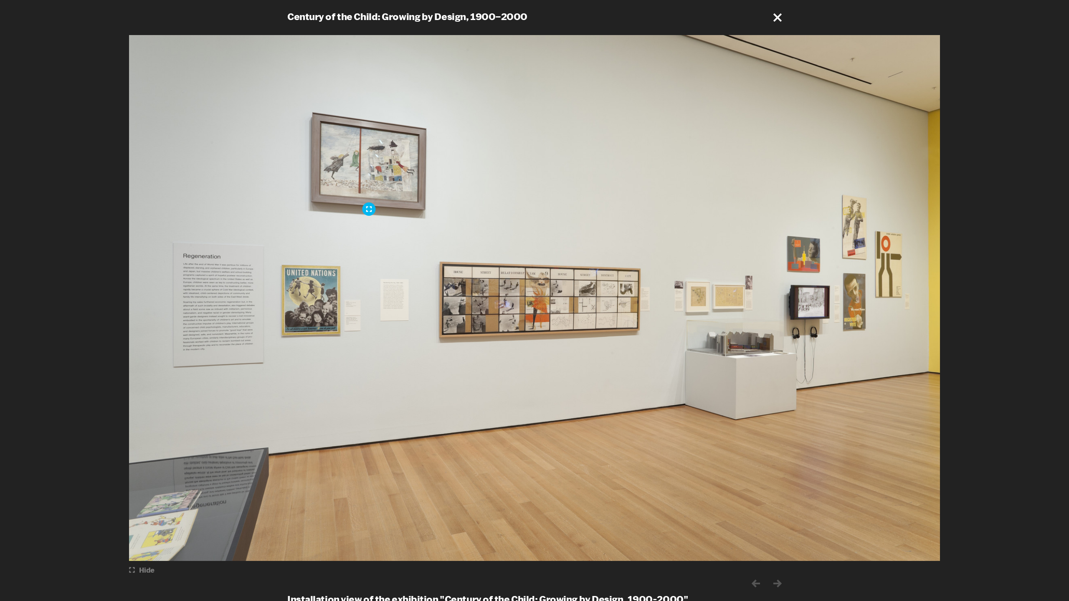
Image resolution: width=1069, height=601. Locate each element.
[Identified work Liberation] (369, 209)
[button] (777, 17)
